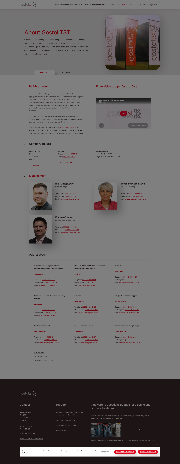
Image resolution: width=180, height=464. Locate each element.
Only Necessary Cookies (125, 452)
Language (155, 444)
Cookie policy (26, 453)
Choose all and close (148, 452)
